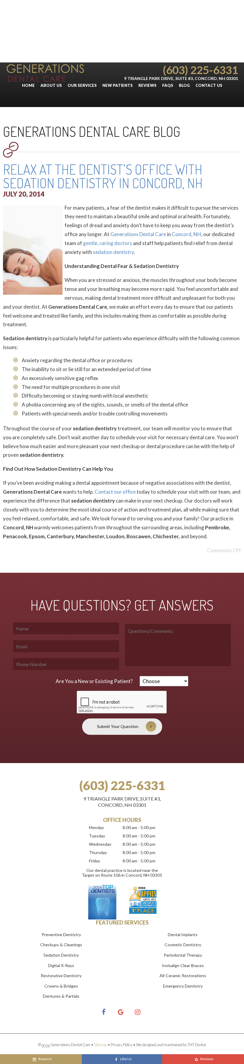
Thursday (98, 852)
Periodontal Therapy (183, 955)
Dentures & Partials (61, 996)
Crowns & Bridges (61, 985)
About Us (51, 85)
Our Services (82, 85)
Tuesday (97, 835)
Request (45, 1059)
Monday (96, 827)
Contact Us (208, 85)
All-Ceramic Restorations (182, 975)
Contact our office (115, 492)
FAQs (167, 85)
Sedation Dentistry (61, 955)
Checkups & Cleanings (61, 944)
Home (28, 85)
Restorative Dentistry (61, 975)
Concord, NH (186, 234)
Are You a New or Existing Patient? (94, 681)
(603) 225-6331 (200, 69)
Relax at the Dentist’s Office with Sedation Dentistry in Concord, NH (103, 176)
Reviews (147, 85)
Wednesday (100, 844)
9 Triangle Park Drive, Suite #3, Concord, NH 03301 (181, 78)
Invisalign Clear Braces (183, 965)
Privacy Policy (121, 1044)
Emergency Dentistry (183, 985)
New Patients (117, 85)
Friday (94, 860)
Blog (184, 85)
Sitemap (100, 1044)
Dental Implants (183, 934)
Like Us (126, 1059)
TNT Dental (196, 1044)
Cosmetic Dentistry (183, 944)
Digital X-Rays (61, 965)
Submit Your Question (117, 726)
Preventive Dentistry (61, 934)
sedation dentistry (113, 252)
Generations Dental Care (138, 234)
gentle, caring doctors (107, 243)
